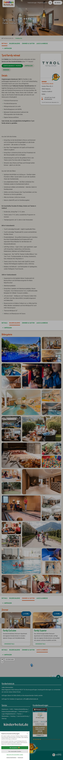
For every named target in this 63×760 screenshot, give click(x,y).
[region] (14, 740)
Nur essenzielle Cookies (15, 751)
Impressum (20, 757)
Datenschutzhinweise (11, 757)
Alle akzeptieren (14, 747)
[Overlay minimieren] (27, 733)
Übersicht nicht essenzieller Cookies (15, 754)
